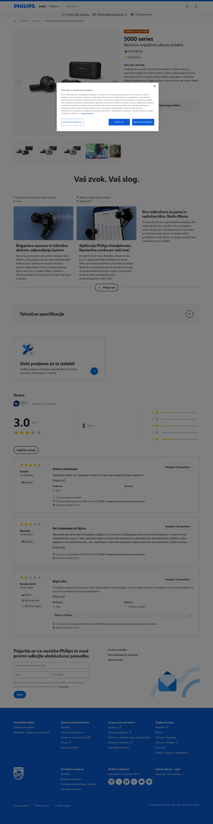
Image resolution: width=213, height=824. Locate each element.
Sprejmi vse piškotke (143, 122)
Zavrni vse (119, 122)
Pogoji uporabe (87, 113)
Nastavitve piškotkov (72, 122)
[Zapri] (154, 86)
